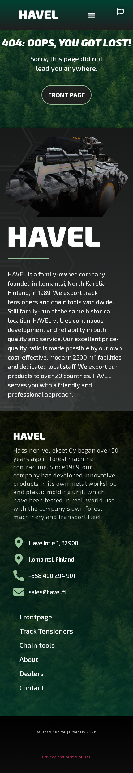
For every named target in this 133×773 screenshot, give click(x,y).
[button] (92, 15)
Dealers (31, 673)
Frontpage (35, 617)
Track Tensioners (46, 631)
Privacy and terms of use (66, 757)
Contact (31, 687)
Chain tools (37, 645)
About (28, 659)
